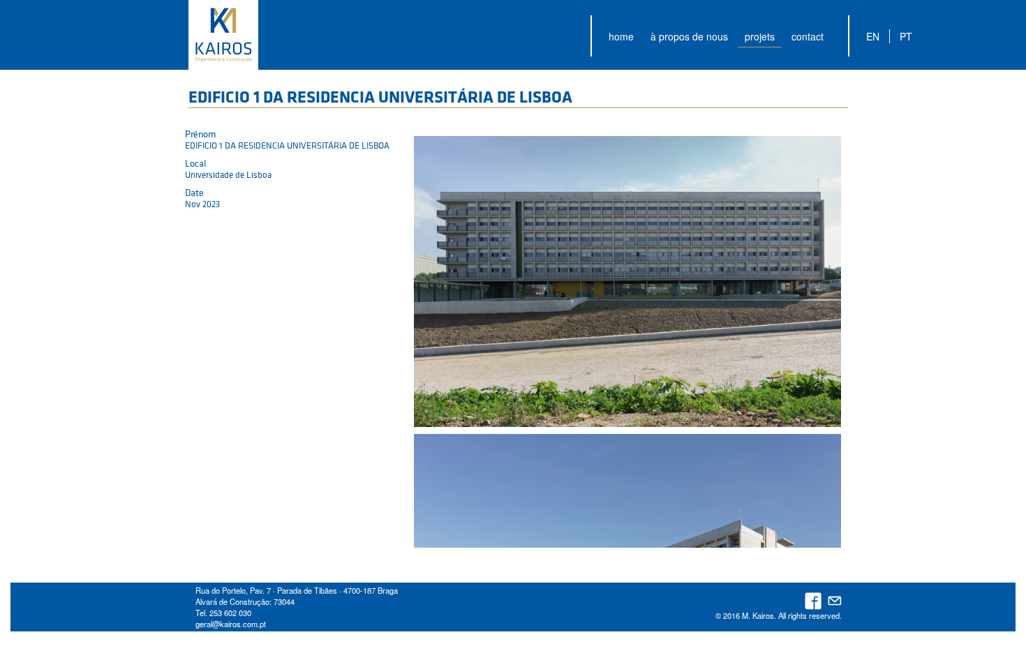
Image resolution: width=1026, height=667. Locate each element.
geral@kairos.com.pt (230, 623)
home (621, 36)
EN (872, 36)
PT (906, 36)
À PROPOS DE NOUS (689, 36)
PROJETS (760, 36)
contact (807, 36)
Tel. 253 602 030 (223, 612)
